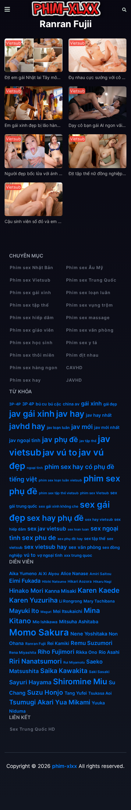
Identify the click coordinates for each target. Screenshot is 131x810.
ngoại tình (35, 468)
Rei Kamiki (58, 643)
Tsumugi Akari (31, 702)
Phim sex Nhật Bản (31, 267)
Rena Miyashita (22, 652)
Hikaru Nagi (102, 582)
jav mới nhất (106, 427)
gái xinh (91, 403)
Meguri (46, 612)
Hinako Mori (26, 590)
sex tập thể (94, 538)
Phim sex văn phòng (90, 330)
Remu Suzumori (91, 643)
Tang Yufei (76, 693)
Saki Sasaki (99, 672)
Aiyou (53, 573)
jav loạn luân (58, 427)
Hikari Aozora (80, 581)
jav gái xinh (32, 414)
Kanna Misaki (60, 591)
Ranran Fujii (35, 644)
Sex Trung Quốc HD (32, 729)
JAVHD (74, 380)
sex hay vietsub (99, 519)
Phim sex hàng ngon (34, 367)
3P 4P (28, 403)
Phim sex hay (25, 380)
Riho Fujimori (56, 651)
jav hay (70, 414)
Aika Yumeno (23, 573)
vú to (30, 555)
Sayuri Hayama (30, 682)
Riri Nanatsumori (35, 661)
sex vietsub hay (45, 546)
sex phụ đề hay (70, 539)
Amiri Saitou (100, 574)
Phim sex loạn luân (88, 292)
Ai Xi (42, 573)
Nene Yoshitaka (88, 634)
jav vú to (60, 452)
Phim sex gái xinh (30, 292)
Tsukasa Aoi (100, 693)
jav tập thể (88, 441)
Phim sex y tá (81, 342)
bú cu (41, 403)
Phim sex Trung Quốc (91, 280)
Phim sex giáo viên (32, 330)
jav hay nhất (99, 415)
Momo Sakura (39, 632)
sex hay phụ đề (55, 518)
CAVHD (74, 367)
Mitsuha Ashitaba (78, 622)
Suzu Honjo (45, 692)
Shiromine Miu (80, 681)
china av (71, 403)
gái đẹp (110, 404)
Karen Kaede (98, 590)
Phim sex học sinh (31, 342)
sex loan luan (78, 529)
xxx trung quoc (78, 555)
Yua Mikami (72, 702)
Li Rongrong (70, 601)
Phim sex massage (88, 317)
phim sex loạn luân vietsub (60, 480)
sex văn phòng (85, 547)
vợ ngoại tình (49, 555)
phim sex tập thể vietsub (59, 493)
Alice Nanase (74, 573)
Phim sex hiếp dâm (32, 317)
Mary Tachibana (99, 601)
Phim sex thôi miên (32, 355)
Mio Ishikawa (45, 621)
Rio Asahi (109, 652)
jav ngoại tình (25, 440)
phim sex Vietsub (94, 493)
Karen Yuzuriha (33, 600)
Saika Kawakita (63, 671)
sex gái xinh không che (58, 506)
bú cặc (54, 403)
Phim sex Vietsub (30, 280)
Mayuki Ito (24, 610)
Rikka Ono (86, 652)
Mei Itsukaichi (67, 611)
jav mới (82, 426)
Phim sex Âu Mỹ (84, 267)
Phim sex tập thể (29, 305)
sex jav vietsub (46, 528)
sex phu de (39, 538)
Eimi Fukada (25, 581)
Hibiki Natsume (54, 582)
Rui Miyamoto (74, 662)
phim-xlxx (64, 766)
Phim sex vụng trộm (89, 305)
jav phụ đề (60, 439)
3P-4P (15, 404)
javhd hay (27, 426)
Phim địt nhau (82, 355)
